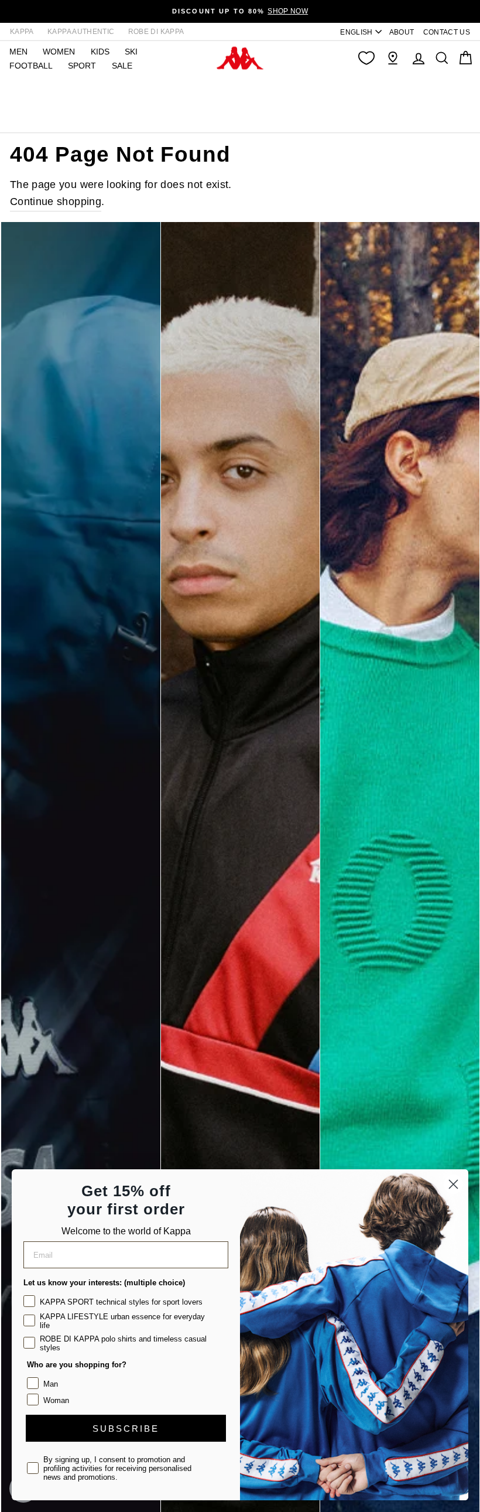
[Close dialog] (453, 1184)
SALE (122, 65)
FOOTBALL (31, 65)
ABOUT (401, 32)
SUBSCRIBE (125, 1429)
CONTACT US (447, 32)
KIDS (100, 51)
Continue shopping (55, 201)
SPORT (82, 65)
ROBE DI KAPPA (156, 32)
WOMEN (59, 51)
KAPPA (22, 32)
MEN (18, 51)
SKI (131, 51)
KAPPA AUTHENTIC (80, 32)
